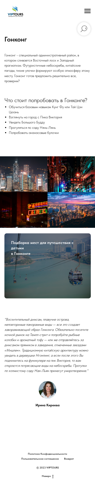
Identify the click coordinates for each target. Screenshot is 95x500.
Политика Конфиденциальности (47, 453)
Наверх (46, 476)
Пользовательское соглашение (40, 458)
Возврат (69, 458)
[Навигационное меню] (87, 11)
